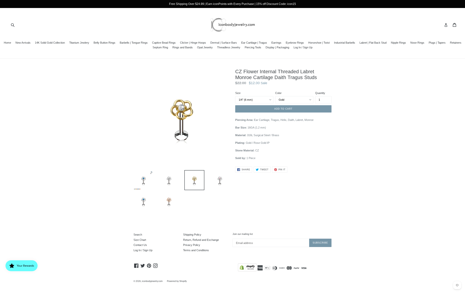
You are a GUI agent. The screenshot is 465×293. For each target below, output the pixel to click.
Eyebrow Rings (295, 42)
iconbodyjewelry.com (152, 281)
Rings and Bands (182, 47)
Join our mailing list (242, 234)
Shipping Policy (192, 234)
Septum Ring (160, 47)
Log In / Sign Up (303, 47)
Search (138, 234)
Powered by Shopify (177, 281)
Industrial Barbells (344, 42)
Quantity (320, 93)
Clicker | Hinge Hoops (193, 42)
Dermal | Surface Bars (223, 42)
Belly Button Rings (104, 42)
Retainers (455, 42)
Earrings (276, 42)
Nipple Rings (398, 42)
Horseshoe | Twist (319, 42)
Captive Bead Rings (164, 42)
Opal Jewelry (205, 47)
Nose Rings (417, 42)
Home (7, 42)
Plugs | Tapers (437, 42)
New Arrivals (23, 42)
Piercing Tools (253, 47)
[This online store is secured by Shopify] (247, 268)
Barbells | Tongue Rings (134, 42)
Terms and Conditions (196, 250)
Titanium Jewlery (79, 42)
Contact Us (140, 244)
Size (237, 93)
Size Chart (140, 239)
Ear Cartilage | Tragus (254, 42)
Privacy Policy (191, 244)
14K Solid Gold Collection (50, 42)
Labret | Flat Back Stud (373, 42)
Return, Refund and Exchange (201, 239)
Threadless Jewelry (228, 47)
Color (278, 93)
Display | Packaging (277, 47)
